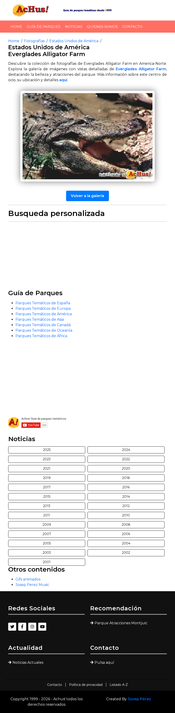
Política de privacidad (86, 685)
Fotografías (34, 41)
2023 (47, 459)
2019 (47, 478)
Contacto (132, 26)
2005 (47, 543)
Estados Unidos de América (73, 41)
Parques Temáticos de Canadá (43, 325)
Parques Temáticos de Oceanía (43, 330)
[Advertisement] (87, 257)
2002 (126, 553)
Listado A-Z (119, 685)
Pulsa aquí (104, 662)
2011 (46, 515)
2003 (47, 553)
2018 (126, 478)
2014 (126, 496)
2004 (126, 543)
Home (16, 26)
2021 (46, 468)
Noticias (73, 26)
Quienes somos (102, 26)
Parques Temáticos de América (43, 314)
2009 (47, 525)
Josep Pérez (139, 699)
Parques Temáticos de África (41, 336)
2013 (46, 506)
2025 (47, 450)
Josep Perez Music (32, 585)
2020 (126, 468)
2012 (126, 506)
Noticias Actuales (28, 662)
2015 (46, 496)
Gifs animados (27, 579)
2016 (126, 487)
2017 (47, 487)
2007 (47, 534)
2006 (126, 534)
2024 (126, 450)
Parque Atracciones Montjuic (121, 623)
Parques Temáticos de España (42, 303)
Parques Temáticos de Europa (43, 308)
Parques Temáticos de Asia (39, 319)
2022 (126, 459)
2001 (47, 562)
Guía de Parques (43, 26)
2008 (126, 525)
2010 (126, 515)
